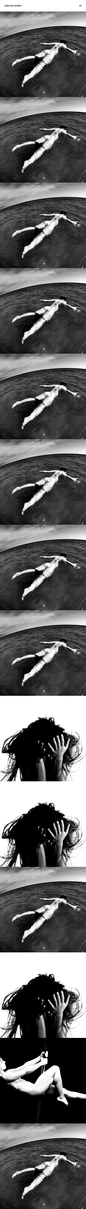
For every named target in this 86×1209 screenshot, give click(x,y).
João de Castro (12, 5)
